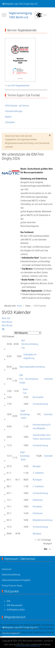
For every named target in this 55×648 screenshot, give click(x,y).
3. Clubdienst (38, 486)
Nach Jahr (6, 318)
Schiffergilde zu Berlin (16, 609)
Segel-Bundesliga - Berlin (25, 414)
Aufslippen (37, 479)
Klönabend (37, 506)
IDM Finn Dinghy (22, 379)
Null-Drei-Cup (23, 344)
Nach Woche (7, 325)
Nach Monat (7, 322)
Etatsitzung (37, 500)
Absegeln (37, 466)
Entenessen (37, 513)
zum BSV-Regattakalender (18, 85)
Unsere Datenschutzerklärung (27, 646)
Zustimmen (10, 641)
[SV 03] (27, 15)
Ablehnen (31, 641)
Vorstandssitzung (40, 404)
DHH (8, 601)
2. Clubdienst (38, 473)
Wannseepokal (26, 367)
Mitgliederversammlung (42, 520)
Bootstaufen (38, 397)
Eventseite (48, 379)
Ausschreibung (31, 344)
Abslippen (37, 533)
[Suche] (3, 329)
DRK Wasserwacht (14, 605)
